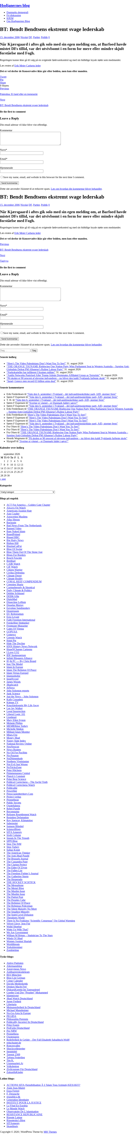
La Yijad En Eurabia (17, 1105)
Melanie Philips (15, 723)
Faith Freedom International (21, 619)
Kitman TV (12, 702)
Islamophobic (13, 675)
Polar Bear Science (16, 779)
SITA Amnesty (14, 832)
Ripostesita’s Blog (16, 1120)
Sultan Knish (13, 849)
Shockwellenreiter (16, 1048)
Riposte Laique (14, 1117)
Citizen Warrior (14, 569)
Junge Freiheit (14, 1001)
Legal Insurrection (16, 711)
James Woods (14, 681)
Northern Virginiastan (18, 761)
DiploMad (12, 599)
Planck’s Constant (16, 776)
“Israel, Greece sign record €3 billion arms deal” (31, 381)
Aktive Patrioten (15, 963)
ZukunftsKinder (15, 1072)
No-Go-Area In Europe (19, 1013)
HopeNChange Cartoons (19, 649)
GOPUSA (12, 631)
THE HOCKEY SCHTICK (21, 882)
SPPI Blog (12, 841)
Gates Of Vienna (15, 628)
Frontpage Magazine (17, 625)
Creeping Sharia (15, 584)
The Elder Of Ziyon (17, 867)
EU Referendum (15, 614)
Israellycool (12, 678)
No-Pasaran (13, 755)
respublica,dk (13, 1096)
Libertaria (12, 1004)
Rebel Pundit (13, 808)
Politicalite (12, 788)
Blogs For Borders (16, 555)
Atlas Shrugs (13, 519)
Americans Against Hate (19, 510)
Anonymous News (16, 969)
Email (3, 158)
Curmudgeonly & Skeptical (21, 587)
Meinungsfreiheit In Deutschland (23, 1007)
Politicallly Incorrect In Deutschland (25, 1022)
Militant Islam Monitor (18, 732)
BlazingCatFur (14, 546)
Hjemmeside (6, 167)
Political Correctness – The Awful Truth (27, 782)
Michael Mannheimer (18, 1010)
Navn (3, 149)
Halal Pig (11, 640)
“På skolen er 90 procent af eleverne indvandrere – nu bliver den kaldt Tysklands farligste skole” (56, 378)
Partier (36, 37)
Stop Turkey (13, 847)
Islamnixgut (13, 995)
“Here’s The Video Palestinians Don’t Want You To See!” (36, 363)
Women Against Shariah (19, 941)
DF (30, 37)
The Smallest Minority (18, 911)
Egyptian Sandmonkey (18, 608)
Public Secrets (14, 802)
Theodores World (16, 917)
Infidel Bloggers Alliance (19, 658)
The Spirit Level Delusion (20, 914)
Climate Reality (15, 578)
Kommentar (6, 130)
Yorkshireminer (14, 947)
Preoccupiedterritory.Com (20, 793)
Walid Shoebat (14, 926)
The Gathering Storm (17, 876)
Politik (44, 37)
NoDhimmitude (15, 758)
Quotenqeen (13, 1036)
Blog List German (16, 977)
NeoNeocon (13, 746)
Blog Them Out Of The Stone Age (24, 552)
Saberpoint (12, 823)
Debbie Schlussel (15, 593)
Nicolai (24, 37)
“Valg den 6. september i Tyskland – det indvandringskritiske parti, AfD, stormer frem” (71, 394)
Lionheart (12, 717)
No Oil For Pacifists (17, 752)
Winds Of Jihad (15, 938)
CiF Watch (12, 566)
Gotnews (11, 634)
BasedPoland (13, 534)
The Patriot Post (15, 897)
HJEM (10, 18)
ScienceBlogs (14, 829)
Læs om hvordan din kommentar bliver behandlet (76, 188)
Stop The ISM (14, 844)
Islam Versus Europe (17, 673)
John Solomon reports (18, 690)
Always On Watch (16, 507)
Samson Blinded (15, 826)
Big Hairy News (15, 540)
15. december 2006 (10, 37)
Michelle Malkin (15, 729)
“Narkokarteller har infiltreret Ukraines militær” (31, 372)
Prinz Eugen (13, 1025)
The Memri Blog (15, 888)
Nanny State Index (16, 740)
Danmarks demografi (17, 12)
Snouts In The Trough (18, 838)
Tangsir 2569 (13, 1054)
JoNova (11, 687)
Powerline (12, 790)
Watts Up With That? (17, 929)
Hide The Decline (16, 643)
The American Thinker (18, 852)
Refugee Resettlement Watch (21, 814)
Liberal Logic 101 (16, 714)
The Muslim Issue (16, 891)
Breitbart (11, 560)
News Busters (14, 749)
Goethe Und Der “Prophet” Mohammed (27, 992)
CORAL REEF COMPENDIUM (24, 581)
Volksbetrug (13, 1066)
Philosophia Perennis (17, 1019)
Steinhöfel (12, 1051)
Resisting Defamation (18, 817)
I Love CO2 (13, 652)
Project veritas (14, 796)
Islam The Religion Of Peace (21, 670)
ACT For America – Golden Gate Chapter (28, 504)
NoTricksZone (14, 767)
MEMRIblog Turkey (17, 726)
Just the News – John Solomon (22, 696)
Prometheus (13, 1033)
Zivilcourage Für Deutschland (22, 1069)
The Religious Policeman (20, 906)
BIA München (14, 974)
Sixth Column (14, 835)
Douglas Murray (15, 605)
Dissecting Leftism (16, 602)
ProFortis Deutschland (18, 1028)
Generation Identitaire (18, 1099)
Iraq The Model (15, 664)
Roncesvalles (13, 1045)
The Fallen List (14, 870)
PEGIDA (11, 1016)
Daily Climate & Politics (19, 590)
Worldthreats (13, 944)
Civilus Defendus (16, 572)
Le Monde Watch (16, 1108)
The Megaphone (15, 885)
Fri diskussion (14, 15)
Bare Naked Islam (16, 531)
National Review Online (19, 743)
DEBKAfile (13, 596)
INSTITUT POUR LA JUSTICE (24, 1102)
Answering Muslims (17, 516)
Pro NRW (12, 1031)
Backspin (11, 522)
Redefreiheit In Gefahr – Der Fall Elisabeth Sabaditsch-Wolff (38, 1039)
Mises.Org (12, 734)
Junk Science (13, 693)
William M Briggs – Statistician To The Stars (30, 935)
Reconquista (13, 811)
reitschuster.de (14, 1042)
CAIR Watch (13, 563)
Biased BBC (13, 537)
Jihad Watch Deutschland (20, 998)
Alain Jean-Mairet (16, 1088)
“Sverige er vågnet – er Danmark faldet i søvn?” (53, 403)
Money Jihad (13, 737)
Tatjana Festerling (16, 1057)
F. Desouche (13, 1093)
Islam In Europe (15, 667)
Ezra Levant (13, 617)
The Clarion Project (17, 864)
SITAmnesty (13, 1123)
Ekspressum (13, 611)
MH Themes (50, 1131)
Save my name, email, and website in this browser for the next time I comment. (43, 177)
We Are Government (17, 932)
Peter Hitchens (14, 770)
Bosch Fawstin (14, 558)
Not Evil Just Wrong (17, 764)
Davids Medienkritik (17, 983)
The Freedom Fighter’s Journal (22, 873)
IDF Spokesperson (16, 655)
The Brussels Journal (17, 858)
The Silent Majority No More (22, 908)
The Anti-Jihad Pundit (18, 855)
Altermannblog (14, 966)
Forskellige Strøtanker (18, 622)
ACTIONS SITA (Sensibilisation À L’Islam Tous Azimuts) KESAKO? (43, 1085)
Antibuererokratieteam (18, 972)
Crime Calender (15, 980)
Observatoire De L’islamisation (23, 1111)
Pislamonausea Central (18, 773)
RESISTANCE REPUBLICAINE (24, 1114)
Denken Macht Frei (17, 986)
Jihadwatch (12, 684)
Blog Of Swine (14, 549)
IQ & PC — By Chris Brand (21, 661)
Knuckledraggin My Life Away (23, 705)
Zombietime (13, 950)
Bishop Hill (12, 543)
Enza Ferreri (13, 1090)
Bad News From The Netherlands (24, 525)
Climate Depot (14, 575)
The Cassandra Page (17, 861)
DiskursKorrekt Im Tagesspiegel (23, 989)
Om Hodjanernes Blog (18, 21)
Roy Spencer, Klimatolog (20, 820)
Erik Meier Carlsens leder (27, 65)
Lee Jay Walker (15, 708)
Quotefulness (13, 805)
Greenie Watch (14, 637)
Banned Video (14, 528)
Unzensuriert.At (15, 1063)
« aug (3, 479)
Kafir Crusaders (15, 699)
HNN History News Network (22, 646)
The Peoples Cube (16, 900)
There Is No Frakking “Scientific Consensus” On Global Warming (41, 920)
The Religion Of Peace (18, 903)
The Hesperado (14, 879)
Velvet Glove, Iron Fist (18, 923)
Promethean (13, 799)
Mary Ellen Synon (16, 720)
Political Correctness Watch (21, 785)
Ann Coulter (13, 513)
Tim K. (10, 1060)
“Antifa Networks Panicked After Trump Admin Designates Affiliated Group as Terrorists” (53, 375)
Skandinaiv (12, 1126)
